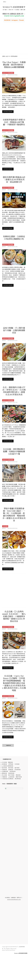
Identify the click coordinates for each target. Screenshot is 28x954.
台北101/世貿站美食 (8, 73)
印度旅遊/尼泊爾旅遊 (8, 778)
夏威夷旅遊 (11, 773)
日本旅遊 (4, 762)
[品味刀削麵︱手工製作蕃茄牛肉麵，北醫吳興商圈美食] (14, 351)
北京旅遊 (17, 764)
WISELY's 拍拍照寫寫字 (14, 7)
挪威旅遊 (18, 775)
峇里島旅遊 (13, 771)
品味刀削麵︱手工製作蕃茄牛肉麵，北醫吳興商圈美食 (14, 330)
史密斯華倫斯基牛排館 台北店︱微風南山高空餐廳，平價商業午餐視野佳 (14, 122)
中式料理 (5, 526)
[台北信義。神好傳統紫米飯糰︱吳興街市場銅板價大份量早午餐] (14, 473)
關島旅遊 (5, 773)
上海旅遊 (4, 766)
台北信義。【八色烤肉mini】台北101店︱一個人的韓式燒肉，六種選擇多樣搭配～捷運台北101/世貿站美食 (14, 616)
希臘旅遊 (5, 777)
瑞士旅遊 (5, 775)
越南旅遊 (11, 769)
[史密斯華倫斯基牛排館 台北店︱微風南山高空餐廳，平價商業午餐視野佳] (14, 142)
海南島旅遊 (10, 766)
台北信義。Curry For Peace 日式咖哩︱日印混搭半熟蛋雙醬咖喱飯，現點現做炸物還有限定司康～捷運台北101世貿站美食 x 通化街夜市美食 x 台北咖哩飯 (14, 683)
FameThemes (12, 950)
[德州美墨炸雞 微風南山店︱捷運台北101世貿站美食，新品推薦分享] (14, 200)
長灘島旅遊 (5, 771)
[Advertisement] (14, 39)
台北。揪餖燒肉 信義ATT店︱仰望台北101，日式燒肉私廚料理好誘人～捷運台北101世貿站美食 (13, 391)
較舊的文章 (8, 745)
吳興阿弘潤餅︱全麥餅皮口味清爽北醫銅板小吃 (14, 237)
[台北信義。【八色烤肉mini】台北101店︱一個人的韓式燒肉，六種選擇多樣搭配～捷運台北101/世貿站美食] (14, 640)
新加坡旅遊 (18, 769)
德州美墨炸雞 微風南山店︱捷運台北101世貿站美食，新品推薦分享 (14, 179)
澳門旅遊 (10, 764)
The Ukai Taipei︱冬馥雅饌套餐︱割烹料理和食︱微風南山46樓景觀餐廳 (14, 64)
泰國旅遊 (5, 769)
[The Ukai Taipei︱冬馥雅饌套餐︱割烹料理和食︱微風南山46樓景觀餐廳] (14, 85)
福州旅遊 (5, 767)
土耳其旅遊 (12, 777)
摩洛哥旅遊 (18, 778)
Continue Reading (7, 111)
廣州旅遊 (10, 767)
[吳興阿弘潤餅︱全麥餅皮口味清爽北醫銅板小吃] (14, 257)
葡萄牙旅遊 (19, 777)
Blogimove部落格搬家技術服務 (20, 953)
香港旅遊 (4, 764)
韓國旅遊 (10, 762)
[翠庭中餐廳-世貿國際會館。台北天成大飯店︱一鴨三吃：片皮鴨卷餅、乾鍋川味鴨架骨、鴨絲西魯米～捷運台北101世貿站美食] (14, 539)
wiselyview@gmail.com (14, 899)
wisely (4, 75)
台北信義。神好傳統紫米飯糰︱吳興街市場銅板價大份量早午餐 (14, 451)
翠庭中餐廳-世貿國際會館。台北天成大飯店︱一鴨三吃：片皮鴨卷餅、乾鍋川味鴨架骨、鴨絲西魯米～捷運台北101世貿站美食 (13, 514)
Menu (4, 1)
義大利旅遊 (11, 775)
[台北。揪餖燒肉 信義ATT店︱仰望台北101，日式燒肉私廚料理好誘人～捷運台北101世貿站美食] (14, 413)
